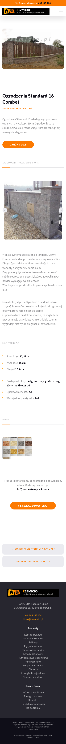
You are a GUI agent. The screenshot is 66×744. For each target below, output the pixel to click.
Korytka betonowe (33, 665)
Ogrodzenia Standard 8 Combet (35, 549)
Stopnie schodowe (33, 677)
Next (61, 210)
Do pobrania (33, 707)
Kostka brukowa (33, 634)
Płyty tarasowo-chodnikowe (33, 657)
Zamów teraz (18, 144)
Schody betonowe (33, 653)
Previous (4, 210)
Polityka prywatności (33, 704)
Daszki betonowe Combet (31, 561)
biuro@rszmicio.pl (33, 619)
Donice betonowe (33, 638)
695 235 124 (44, 3)
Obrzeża (33, 669)
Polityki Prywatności (29, 724)
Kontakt (33, 700)
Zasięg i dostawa (33, 696)
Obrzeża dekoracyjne (33, 650)
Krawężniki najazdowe (33, 673)
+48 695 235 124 (33, 615)
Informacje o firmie (33, 692)
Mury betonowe (33, 661)
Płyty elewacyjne (33, 646)
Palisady (33, 642)
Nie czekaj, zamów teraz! (33, 505)
